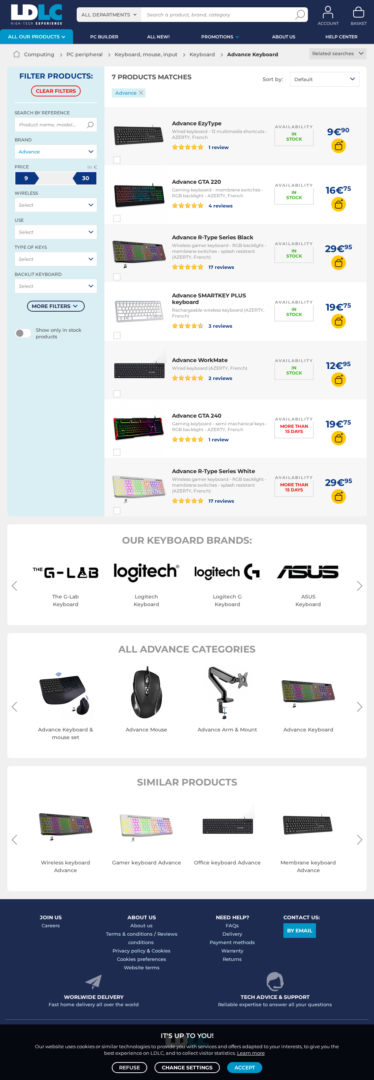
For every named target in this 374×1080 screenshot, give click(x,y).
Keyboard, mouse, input (146, 54)
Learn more (251, 1053)
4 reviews (220, 205)
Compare (130, 160)
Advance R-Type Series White (213, 471)
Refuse (129, 1067)
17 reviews (220, 267)
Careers (51, 925)
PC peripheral (84, 54)
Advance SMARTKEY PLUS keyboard (209, 298)
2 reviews (219, 378)
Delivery (232, 934)
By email (299, 930)
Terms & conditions (129, 934)
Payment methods (232, 942)
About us (141, 925)
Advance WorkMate (200, 360)
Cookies (161, 951)
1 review (218, 147)
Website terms (142, 967)
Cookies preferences (141, 959)
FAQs (232, 925)
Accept (244, 1067)
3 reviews (219, 325)
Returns (232, 959)
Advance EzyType (196, 123)
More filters (51, 306)
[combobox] (109, 14)
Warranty (232, 951)
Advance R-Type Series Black (212, 237)
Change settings (187, 1067)
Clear (56, 91)
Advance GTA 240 (196, 415)
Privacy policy (128, 951)
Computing (39, 54)
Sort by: (273, 79)
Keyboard (202, 54)
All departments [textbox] (105, 15)
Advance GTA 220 (196, 181)
